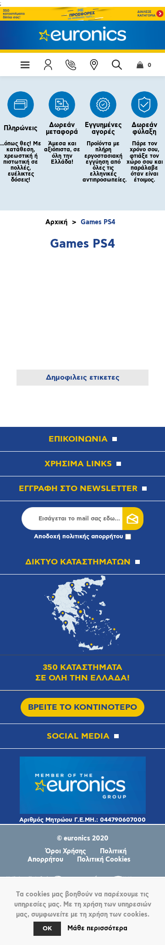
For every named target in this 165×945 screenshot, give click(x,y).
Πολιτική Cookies (104, 860)
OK (47, 929)
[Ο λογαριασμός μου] (48, 64)
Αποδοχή (78, 537)
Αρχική (56, 222)
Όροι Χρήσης (65, 851)
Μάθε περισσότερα (97, 928)
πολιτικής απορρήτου (92, 537)
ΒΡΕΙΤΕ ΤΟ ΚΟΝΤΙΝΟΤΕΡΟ (82, 707)
